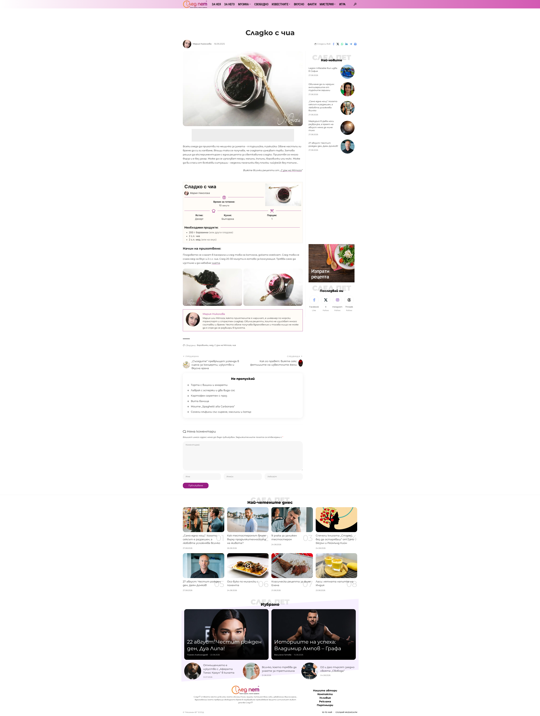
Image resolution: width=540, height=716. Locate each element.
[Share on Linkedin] (346, 44)
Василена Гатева (282, 655)
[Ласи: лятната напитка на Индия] (336, 565)
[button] (355, 4)
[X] (325, 303)
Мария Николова (202, 44)
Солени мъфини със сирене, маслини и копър (221, 411)
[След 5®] (195, 4)
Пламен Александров (197, 655)
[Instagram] (337, 303)
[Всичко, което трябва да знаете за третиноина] (251, 671)
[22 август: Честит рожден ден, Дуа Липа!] (226, 634)
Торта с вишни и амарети (209, 385)
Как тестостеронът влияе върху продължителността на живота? (246, 539)
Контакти (325, 694)
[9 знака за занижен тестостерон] (292, 519)
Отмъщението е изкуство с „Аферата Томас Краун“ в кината (218, 669)
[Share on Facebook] (333, 44)
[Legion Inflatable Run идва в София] (347, 72)
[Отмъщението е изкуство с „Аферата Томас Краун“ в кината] (192, 671)
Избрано (270, 604)
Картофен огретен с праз (209, 395)
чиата (216, 263)
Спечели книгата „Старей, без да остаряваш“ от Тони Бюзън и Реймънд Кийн (335, 539)
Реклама (325, 701)
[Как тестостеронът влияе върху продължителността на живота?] (248, 519)
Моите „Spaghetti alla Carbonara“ (213, 406)
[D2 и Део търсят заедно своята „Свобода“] (309, 671)
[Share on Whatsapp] (342, 44)
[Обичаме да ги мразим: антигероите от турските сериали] (347, 89)
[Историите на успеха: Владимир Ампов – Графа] (313, 634)
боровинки (202, 345)
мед (211, 345)
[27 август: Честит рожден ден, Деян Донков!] (347, 146)
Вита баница (200, 401)
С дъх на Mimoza (222, 345)
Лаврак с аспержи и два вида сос (213, 390)
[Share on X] (338, 44)
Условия (325, 697)
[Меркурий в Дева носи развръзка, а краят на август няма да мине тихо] (347, 128)
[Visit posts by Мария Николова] (187, 44)
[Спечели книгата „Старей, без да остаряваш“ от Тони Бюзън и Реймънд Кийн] (336, 519)
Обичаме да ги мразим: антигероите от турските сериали (321, 87)
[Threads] (349, 303)
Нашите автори (325, 690)
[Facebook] (314, 303)
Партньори (325, 705)
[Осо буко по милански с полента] (248, 565)
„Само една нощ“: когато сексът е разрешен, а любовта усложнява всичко (201, 539)
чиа (234, 345)
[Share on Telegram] (351, 44)
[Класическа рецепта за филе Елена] (292, 565)
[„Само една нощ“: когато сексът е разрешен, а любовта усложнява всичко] (347, 108)
